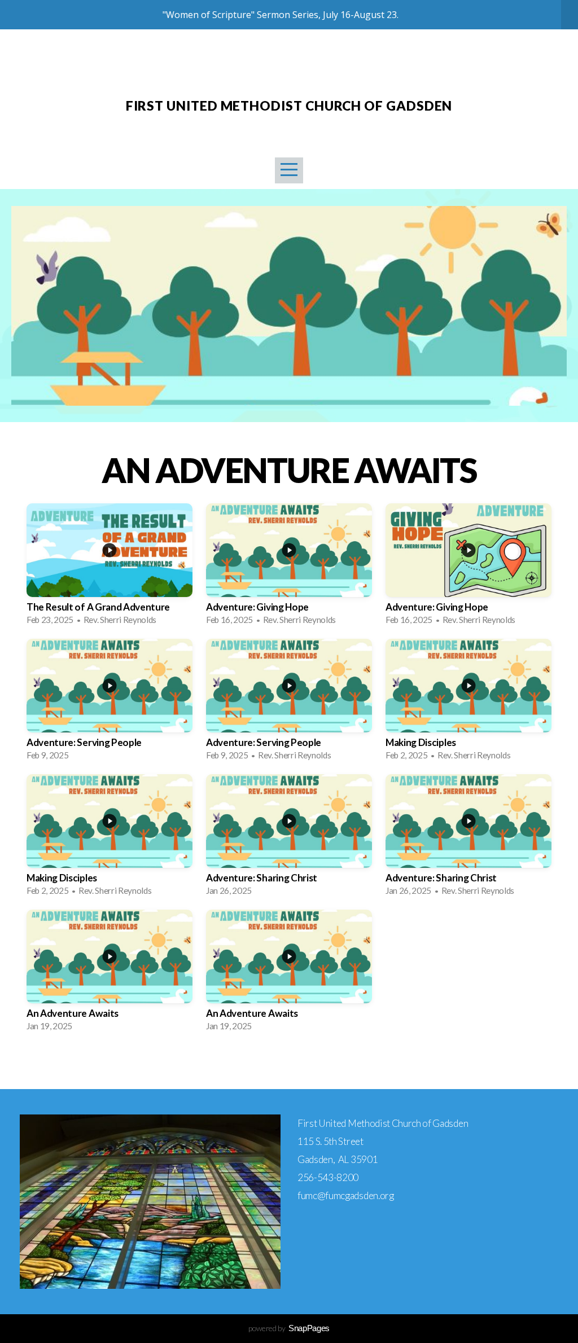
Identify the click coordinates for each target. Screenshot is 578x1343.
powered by (289, 1328)
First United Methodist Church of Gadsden (289, 105)
